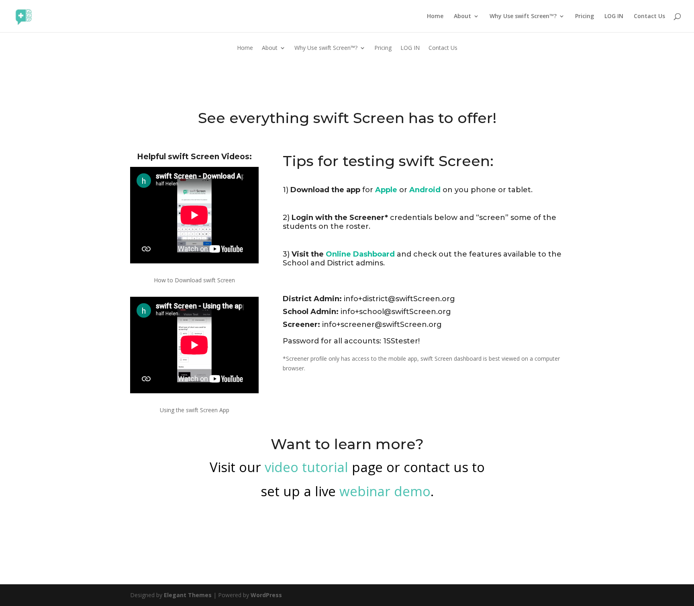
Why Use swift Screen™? (523, 16)
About (462, 16)
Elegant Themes (188, 595)
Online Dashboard (360, 254)
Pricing (584, 16)
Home (435, 16)
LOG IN (613, 16)
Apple (386, 189)
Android (425, 189)
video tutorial (306, 467)
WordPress (266, 595)
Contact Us (649, 16)
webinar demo (385, 491)
